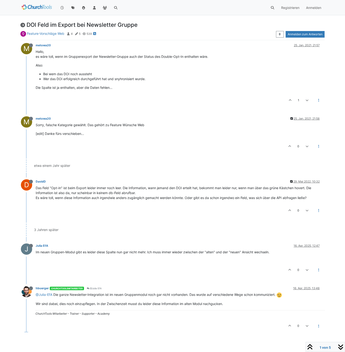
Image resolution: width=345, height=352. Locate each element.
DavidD (41, 181)
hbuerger (42, 288)
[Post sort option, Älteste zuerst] (280, 34)
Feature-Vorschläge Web (45, 33)
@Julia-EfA (44, 295)
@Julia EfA (95, 288)
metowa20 (43, 45)
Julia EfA (42, 245)
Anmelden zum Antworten (305, 34)
